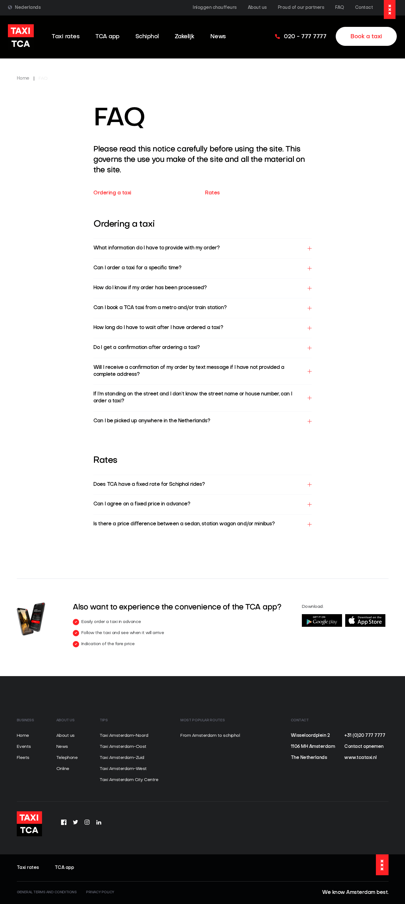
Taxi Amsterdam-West (123, 769)
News (218, 37)
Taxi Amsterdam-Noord (124, 736)
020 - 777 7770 (33, 850)
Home (23, 78)
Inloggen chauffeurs (215, 8)
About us (257, 8)
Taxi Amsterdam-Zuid (122, 758)
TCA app (107, 37)
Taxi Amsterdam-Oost (123, 747)
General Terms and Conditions (47, 892)
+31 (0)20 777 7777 (364, 736)
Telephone (67, 758)
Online (62, 769)
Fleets (23, 758)
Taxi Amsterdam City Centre (129, 780)
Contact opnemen (363, 747)
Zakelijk (184, 37)
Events (24, 747)
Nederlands (27, 8)
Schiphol (147, 37)
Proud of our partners (301, 8)
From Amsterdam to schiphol (210, 736)
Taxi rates (65, 37)
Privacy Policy (100, 892)
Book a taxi (366, 37)
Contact (364, 8)
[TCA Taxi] (21, 37)
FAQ (339, 8)
